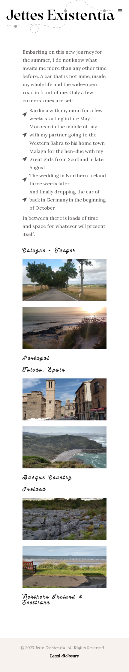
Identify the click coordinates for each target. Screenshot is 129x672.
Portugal (36, 357)
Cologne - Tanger (49, 250)
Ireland (34, 488)
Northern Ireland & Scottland (52, 599)
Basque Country (47, 477)
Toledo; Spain (43, 369)
